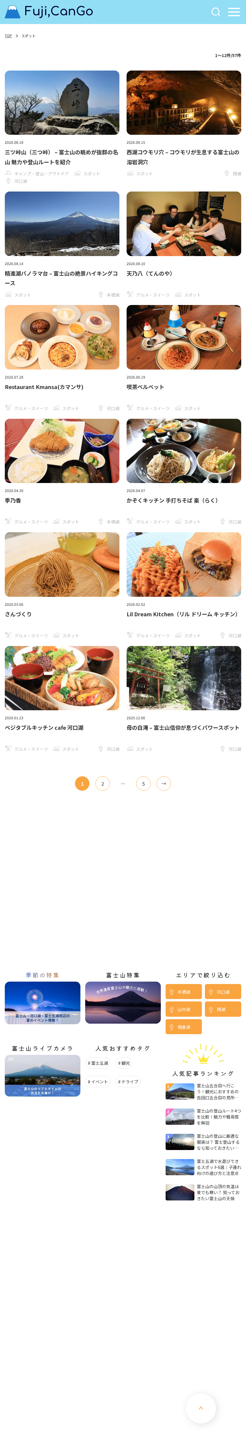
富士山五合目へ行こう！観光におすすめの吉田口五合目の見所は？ (218, 1091)
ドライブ (130, 1082)
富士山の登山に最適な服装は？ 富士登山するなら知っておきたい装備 (218, 1142)
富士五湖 (99, 1063)
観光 (126, 1063)
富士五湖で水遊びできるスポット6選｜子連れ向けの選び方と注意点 (219, 1167)
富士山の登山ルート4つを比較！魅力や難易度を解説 (219, 1117)
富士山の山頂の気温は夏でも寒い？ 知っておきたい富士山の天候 (218, 1192)
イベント (99, 1082)
